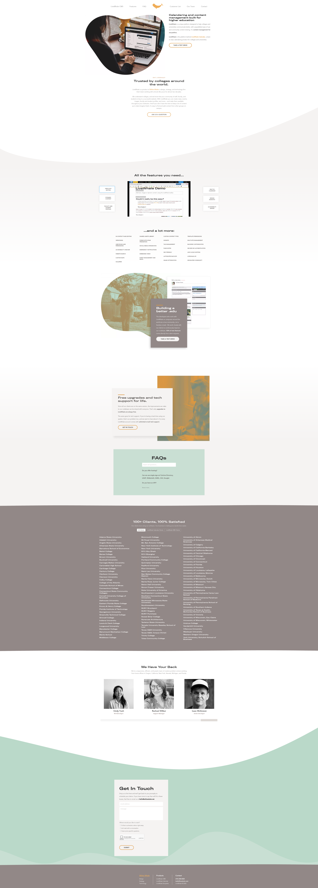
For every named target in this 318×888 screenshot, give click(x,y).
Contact (204, 7)
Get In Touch (127, 427)
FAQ (144, 7)
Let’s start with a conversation (129, 828)
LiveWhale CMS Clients (173, 530)
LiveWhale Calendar (198, 37)
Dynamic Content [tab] (108, 198)
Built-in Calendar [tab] (212, 190)
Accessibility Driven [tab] (212, 207)
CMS (117, 7)
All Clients (141, 530)
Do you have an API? (149, 483)
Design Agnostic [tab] (212, 198)
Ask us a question (159, 114)
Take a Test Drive (180, 45)
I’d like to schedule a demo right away (132, 825)
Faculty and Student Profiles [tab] (108, 207)
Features (133, 7)
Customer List (175, 7)
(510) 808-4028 (180, 879)
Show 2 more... (146, 487)
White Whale (154, 89)
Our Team (191, 7)
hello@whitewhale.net (146, 799)
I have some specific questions (130, 831)
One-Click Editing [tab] (108, 189)
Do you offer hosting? (149, 470)
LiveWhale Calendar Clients (155, 530)
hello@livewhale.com (181, 881)
